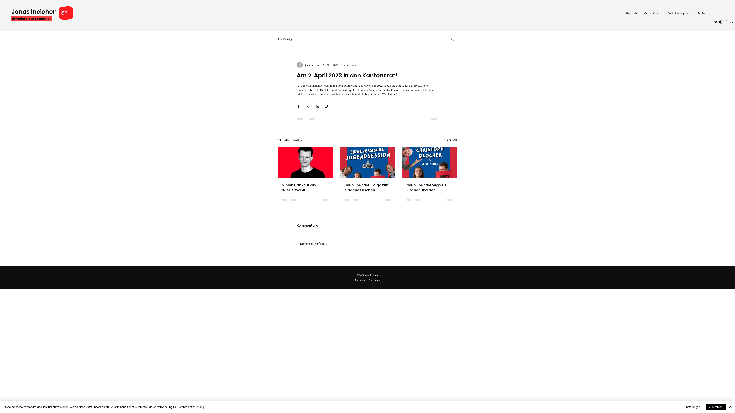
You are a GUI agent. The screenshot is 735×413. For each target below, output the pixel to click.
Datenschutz (374, 279)
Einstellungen (692, 407)
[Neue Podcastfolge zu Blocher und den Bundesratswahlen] (429, 162)
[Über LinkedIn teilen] (317, 106)
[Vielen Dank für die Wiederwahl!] (305, 162)
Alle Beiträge (285, 39)
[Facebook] (726, 22)
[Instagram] (721, 22)
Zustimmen (716, 407)
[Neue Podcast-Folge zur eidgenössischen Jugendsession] (367, 162)
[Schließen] (730, 407)
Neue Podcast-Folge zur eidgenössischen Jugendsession (366, 188)
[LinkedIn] (731, 22)
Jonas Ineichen (34, 11)
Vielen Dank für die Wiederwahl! (299, 188)
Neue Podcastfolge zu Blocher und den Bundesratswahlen (426, 188)
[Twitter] (716, 22)
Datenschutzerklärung (190, 407)
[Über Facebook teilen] (298, 106)
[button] (452, 39)
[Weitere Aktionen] (436, 65)
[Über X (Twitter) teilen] (308, 106)
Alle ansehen (450, 139)
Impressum (360, 279)
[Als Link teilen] (326, 106)
